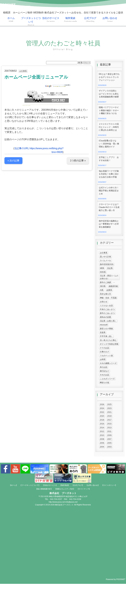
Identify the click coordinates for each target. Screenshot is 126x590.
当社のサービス (50, 19)
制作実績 (70, 19)
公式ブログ (90, 19)
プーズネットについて (31, 21)
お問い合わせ (109, 19)
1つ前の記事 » (78, 160)
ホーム (11, 19)
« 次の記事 (13, 160)
